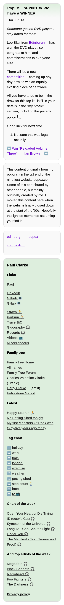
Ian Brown (32, 153)
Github (12, 298)
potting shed (21, 478)
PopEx (13, 8)
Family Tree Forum (21, 373)
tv (13, 494)
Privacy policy (18, 594)
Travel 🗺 (14, 322)
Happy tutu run (18, 413)
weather (18, 473)
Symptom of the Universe (26, 524)
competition (16, 77)
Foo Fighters (16, 579)
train (15, 458)
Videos (12, 338)
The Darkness (18, 584)
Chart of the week (21, 504)
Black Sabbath (18, 569)
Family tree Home (20, 362)
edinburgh (14, 237)
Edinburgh (37, 42)
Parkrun (13, 317)
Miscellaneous (18, 343)
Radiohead (15, 574)
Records (13, 332)
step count (20, 484)
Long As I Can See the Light (28, 529)
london (17, 463)
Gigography (16, 327)
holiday (17, 448)
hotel (16, 489)
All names (14, 367)
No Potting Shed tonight (25, 418)
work (15, 453)
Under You (15, 534)
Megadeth (14, 564)
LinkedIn (13, 293)
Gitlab (11, 303)
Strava (12, 312)
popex (33, 237)
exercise (18, 468)
